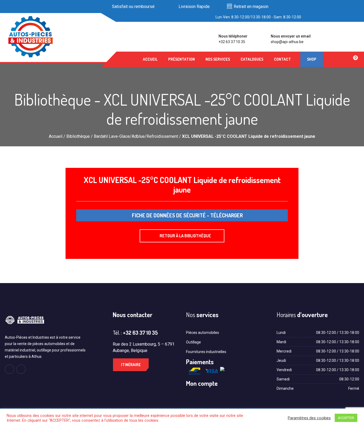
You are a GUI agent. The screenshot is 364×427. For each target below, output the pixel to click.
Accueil (150, 59)
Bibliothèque (78, 136)
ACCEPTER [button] (346, 418)
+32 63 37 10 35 (232, 42)
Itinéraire (131, 364)
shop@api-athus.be (287, 42)
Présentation (181, 59)
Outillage (193, 342)
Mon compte (202, 383)
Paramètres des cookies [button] (309, 418)
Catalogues (252, 59)
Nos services (217, 59)
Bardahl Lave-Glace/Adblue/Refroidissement (136, 136)
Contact (282, 59)
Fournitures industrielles (206, 352)
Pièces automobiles (202, 332)
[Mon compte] (334, 59)
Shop (311, 59)
